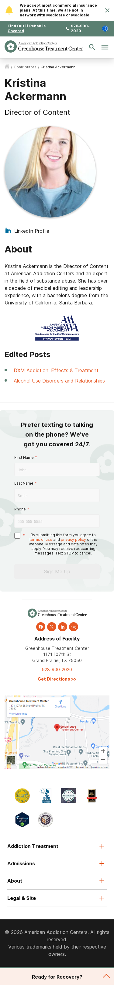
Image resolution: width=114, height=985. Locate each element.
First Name (24, 457)
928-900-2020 (80, 28)
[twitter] (51, 626)
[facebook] (40, 626)
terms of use (40, 539)
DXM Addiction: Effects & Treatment (56, 370)
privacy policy (73, 539)
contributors (25, 67)
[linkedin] (62, 626)
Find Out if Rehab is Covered (27, 28)
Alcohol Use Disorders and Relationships (59, 381)
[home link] (7, 67)
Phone (20, 509)
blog (74, 627)
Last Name (23, 483)
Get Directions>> (57, 678)
